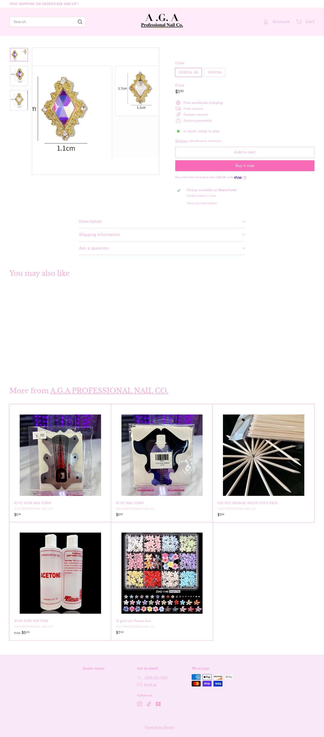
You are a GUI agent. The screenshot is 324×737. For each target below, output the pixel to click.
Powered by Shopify (159, 727)
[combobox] (47, 22)
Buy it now (245, 165)
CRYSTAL (215, 72)
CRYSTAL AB (188, 72)
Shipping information (99, 234)
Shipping (181, 141)
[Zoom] (95, 111)
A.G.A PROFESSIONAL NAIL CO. (109, 390)
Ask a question (94, 248)
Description (90, 221)
